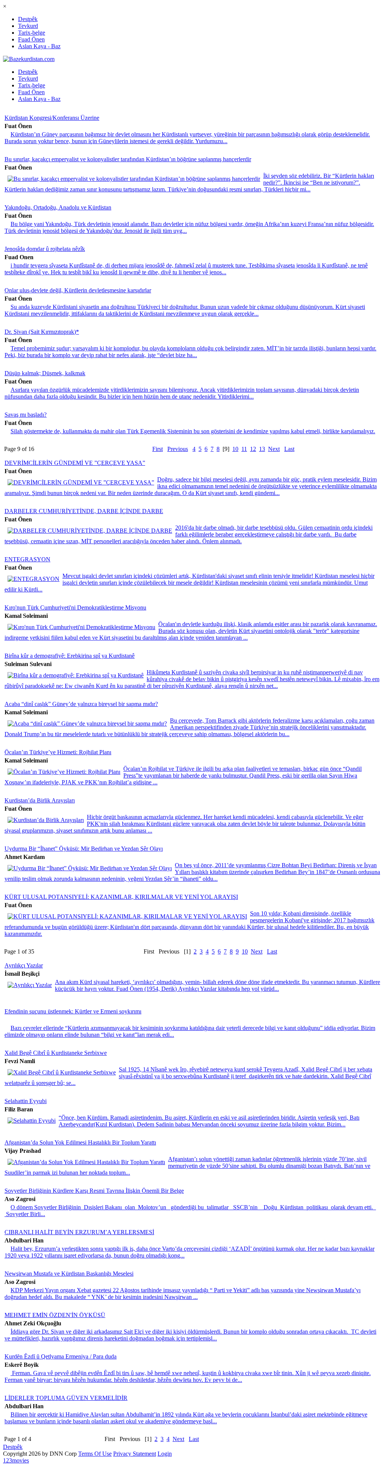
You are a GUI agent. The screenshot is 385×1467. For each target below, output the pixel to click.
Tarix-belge (31, 32)
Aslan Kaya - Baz (39, 46)
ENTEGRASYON (27, 559)
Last (289, 449)
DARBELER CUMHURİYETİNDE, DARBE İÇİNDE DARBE (84, 511)
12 (253, 449)
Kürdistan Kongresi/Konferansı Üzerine (52, 118)
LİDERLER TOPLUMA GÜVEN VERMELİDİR (66, 1398)
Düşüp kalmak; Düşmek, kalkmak (45, 373)
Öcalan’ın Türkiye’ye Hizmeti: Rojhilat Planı (58, 752)
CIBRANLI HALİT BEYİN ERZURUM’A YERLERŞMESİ (79, 1232)
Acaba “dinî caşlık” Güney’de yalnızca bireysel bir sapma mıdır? (81, 704)
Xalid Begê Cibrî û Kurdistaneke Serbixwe (56, 1053)
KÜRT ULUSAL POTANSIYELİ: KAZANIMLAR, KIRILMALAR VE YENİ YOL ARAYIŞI (121, 897)
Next (274, 449)
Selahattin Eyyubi (26, 1101)
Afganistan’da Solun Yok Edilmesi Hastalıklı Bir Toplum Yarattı (80, 1142)
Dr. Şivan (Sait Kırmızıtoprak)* (42, 332)
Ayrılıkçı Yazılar (24, 965)
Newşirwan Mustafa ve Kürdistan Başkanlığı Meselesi (69, 1273)
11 (244, 449)
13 (262, 449)
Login (165, 1453)
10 (235, 449)
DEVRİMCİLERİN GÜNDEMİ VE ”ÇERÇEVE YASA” (75, 463)
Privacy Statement (134, 1453)
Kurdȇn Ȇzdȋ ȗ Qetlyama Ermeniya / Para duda (61, 1356)
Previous (177, 449)
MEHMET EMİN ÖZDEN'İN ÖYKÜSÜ (55, 1315)
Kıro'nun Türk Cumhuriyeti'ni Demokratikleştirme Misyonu (75, 607)
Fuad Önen (31, 39)
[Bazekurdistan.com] (29, 59)
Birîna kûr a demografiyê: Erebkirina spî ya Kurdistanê (70, 656)
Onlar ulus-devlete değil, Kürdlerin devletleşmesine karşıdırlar (78, 290)
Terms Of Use (95, 1453)
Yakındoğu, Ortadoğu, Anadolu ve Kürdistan (58, 207)
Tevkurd (28, 26)
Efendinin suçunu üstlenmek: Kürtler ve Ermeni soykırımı (73, 1011)
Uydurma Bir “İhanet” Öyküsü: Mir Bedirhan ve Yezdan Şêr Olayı (84, 848)
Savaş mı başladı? (26, 414)
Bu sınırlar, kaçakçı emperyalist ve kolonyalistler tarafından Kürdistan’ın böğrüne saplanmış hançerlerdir (128, 159)
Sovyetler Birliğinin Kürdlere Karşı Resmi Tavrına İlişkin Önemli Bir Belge (94, 1190)
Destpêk (28, 19)
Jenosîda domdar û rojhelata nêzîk (45, 249)
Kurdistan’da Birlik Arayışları (40, 800)
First (157, 449)
